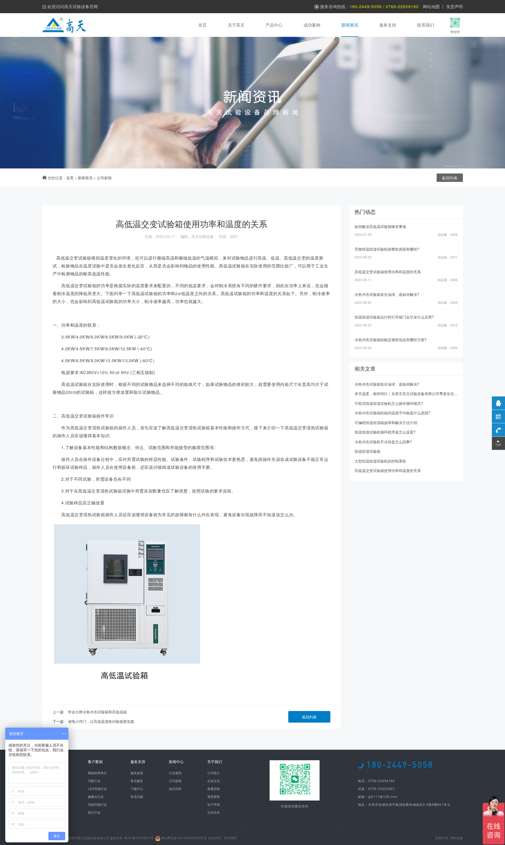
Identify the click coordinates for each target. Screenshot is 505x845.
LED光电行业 (97, 788)
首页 (202, 25)
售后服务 (136, 780)
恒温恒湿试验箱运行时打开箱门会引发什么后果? (394, 317)
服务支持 (387, 25)
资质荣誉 (213, 796)
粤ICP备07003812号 (139, 838)
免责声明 (454, 6)
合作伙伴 (213, 812)
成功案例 (312, 25)
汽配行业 (94, 780)
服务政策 (136, 773)
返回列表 (309, 716)
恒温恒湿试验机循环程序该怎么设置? (385, 432)
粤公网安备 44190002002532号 (184, 838)
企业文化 (213, 780)
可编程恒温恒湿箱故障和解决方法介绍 (386, 422)
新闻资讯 (349, 25)
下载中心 (136, 788)
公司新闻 (104, 177)
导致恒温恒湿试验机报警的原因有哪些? (387, 249)
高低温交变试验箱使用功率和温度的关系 (388, 271)
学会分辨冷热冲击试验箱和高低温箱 (97, 711)
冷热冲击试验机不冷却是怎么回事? (383, 441)
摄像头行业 (96, 796)
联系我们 (425, 25)
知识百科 (175, 788)
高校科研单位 (97, 773)
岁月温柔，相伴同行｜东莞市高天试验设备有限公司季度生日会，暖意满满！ (417, 393)
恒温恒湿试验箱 (367, 451)
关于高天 (236, 25)
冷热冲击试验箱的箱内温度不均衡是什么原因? (392, 412)
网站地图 (431, 6)
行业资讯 (175, 773)
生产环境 (213, 804)
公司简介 (213, 773)
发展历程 (213, 788)
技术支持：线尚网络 (222, 838)
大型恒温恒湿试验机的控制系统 (380, 461)
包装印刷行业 (97, 804)
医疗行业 (94, 812)
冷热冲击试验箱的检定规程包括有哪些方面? (391, 339)
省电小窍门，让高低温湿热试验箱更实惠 (101, 721)
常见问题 (136, 796)
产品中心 (274, 25)
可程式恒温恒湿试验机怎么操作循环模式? (389, 403)
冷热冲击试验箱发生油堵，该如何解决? (387, 294)
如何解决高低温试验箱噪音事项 (380, 226)
